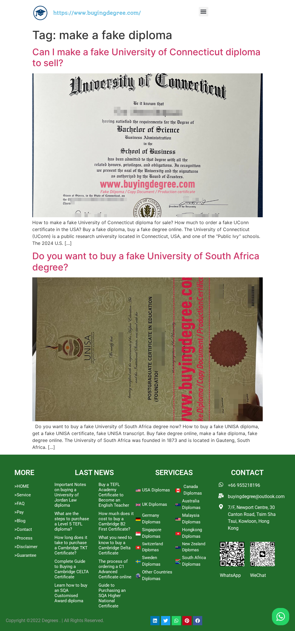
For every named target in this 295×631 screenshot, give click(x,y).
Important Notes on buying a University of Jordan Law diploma (70, 495)
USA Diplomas (156, 490)
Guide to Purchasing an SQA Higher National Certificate (112, 596)
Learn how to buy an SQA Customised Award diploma (70, 593)
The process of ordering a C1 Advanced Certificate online (115, 569)
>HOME (21, 486)
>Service (22, 494)
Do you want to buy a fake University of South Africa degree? (145, 261)
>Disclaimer (25, 546)
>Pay (19, 512)
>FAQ (19, 503)
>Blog (19, 520)
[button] (203, 11)
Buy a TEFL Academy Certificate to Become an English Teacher (114, 495)
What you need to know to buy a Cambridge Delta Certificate (115, 545)
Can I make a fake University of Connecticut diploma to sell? (146, 57)
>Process (23, 538)
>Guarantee (25, 555)
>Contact (23, 529)
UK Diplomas (154, 504)
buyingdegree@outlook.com (256, 496)
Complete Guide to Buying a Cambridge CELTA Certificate (71, 569)
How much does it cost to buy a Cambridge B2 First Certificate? (116, 521)
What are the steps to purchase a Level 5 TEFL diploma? (71, 521)
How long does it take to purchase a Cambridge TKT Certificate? (71, 545)
